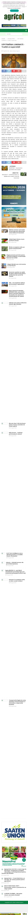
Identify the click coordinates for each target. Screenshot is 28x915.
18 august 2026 (9, 575)
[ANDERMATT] (14, 866)
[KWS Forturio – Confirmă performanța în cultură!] (5, 490)
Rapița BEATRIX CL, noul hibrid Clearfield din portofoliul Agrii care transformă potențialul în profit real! (15, 572)
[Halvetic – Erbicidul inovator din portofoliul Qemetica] (3, 564)
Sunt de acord (14, 10)
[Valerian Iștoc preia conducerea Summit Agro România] (5, 360)
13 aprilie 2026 (6, 51)
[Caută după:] (14, 34)
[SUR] (14, 842)
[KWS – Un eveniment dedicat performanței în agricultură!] (5, 284)
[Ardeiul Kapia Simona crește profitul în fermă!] (5, 240)
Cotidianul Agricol (16, 51)
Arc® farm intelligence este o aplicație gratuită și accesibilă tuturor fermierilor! (14, 555)
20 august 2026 (13, 286)
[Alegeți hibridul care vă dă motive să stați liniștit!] (4, 266)
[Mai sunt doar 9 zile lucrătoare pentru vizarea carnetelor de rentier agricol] (5, 425)
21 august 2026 (13, 250)
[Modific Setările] (26, 6)
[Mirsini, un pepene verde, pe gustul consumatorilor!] (5, 248)
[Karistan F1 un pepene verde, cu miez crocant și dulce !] (5, 637)
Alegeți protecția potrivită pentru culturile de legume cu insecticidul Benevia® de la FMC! (15, 256)
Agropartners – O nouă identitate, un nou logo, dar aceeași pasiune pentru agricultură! (14, 880)
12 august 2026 (6, 890)
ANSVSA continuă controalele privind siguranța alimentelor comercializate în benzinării (17, 231)
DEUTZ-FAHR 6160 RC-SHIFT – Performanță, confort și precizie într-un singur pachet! (15, 887)
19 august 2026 (13, 435)
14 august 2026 (6, 883)
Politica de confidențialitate (14, 8)
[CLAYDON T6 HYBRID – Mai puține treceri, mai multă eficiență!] (2, 894)
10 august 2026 (8, 896)
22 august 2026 (13, 234)
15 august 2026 (6, 875)
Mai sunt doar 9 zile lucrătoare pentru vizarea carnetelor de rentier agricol (17, 425)
